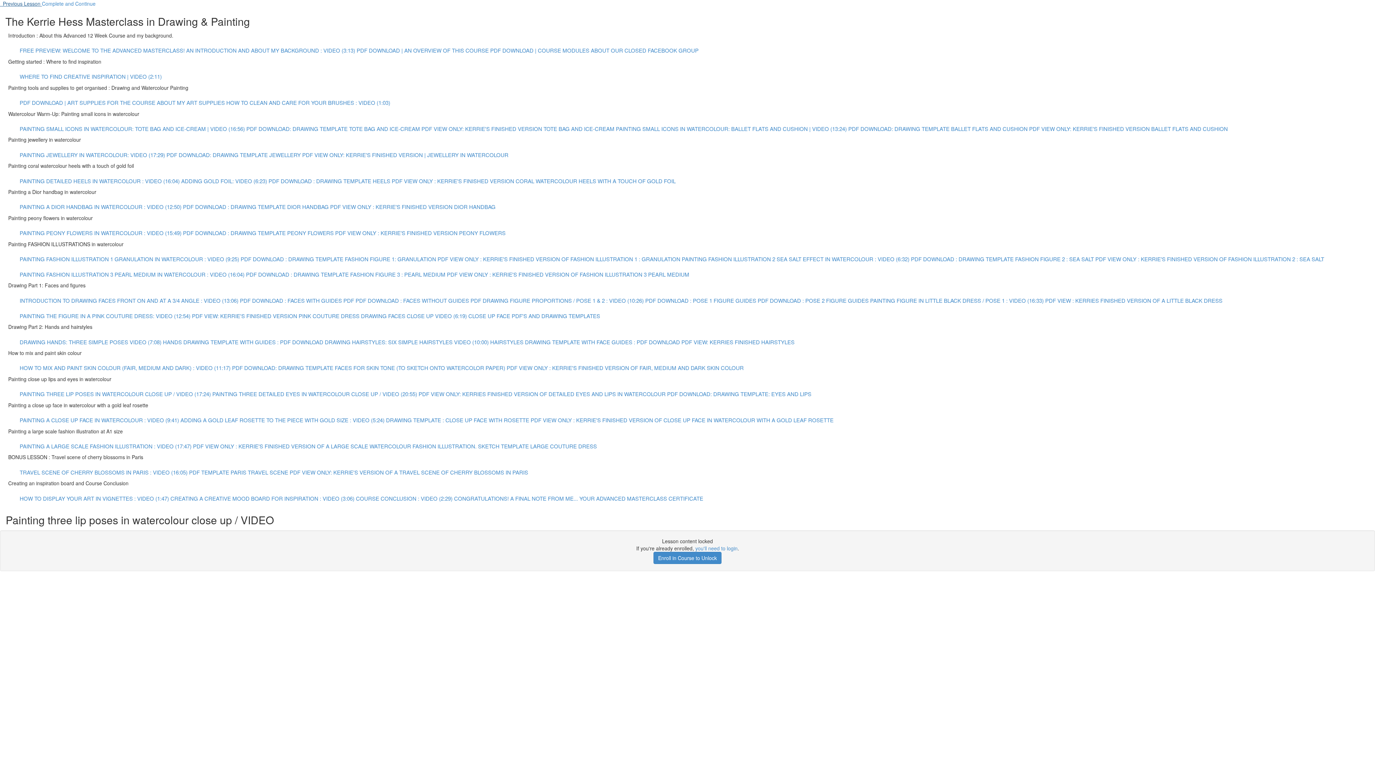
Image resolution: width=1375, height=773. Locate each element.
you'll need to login (716, 548)
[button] (21, 3)
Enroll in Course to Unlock (687, 557)
